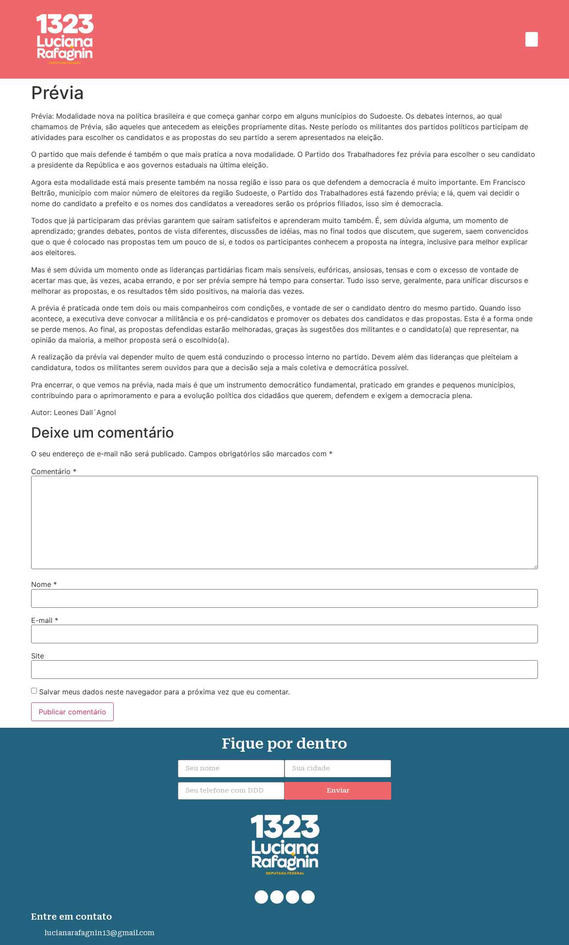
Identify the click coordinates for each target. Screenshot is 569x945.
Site (37, 655)
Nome (44, 584)
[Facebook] (277, 897)
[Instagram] (292, 897)
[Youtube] (308, 897)
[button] (531, 39)
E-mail (44, 620)
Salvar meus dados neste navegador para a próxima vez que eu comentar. (164, 691)
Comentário (53, 471)
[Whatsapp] (261, 897)
